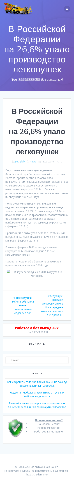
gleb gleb (19, 161)
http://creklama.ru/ (37, 474)
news (33, 161)
